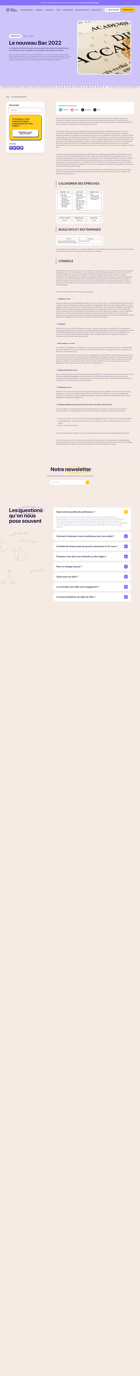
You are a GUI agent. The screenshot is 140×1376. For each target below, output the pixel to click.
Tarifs (58, 10)
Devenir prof (96, 10)
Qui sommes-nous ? (82, 10)
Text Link (14, 110)
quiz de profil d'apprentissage (89, 3)
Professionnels (68, 10)
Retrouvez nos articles (54, 50)
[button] (27, 10)
